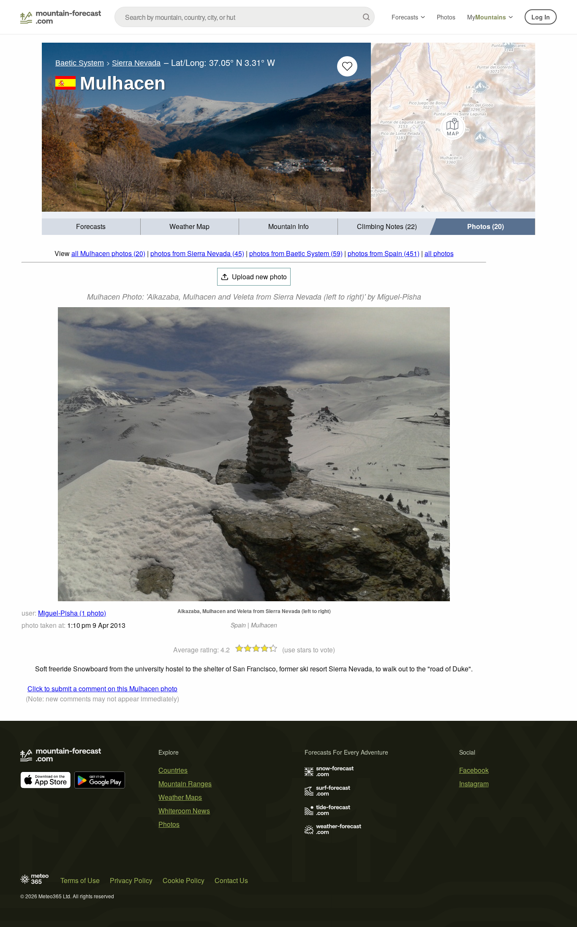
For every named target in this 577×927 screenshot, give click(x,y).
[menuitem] (91, 226)
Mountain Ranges (185, 783)
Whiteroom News (184, 810)
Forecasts (405, 17)
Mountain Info (288, 226)
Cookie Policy (183, 880)
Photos (446, 17)
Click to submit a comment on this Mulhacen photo (102, 688)
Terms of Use (80, 880)
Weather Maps (180, 797)
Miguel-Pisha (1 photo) (72, 613)
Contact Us (231, 880)
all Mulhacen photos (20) (108, 253)
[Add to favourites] (347, 66)
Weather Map (189, 226)
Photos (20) (485, 226)
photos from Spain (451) (383, 253)
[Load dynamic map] (453, 127)
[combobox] (244, 17)
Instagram (474, 783)
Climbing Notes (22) (387, 226)
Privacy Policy (131, 880)
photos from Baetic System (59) (296, 253)
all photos (439, 253)
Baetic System (79, 63)
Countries (173, 770)
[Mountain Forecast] (60, 17)
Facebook (474, 770)
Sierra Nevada (136, 63)
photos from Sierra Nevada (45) (197, 253)
